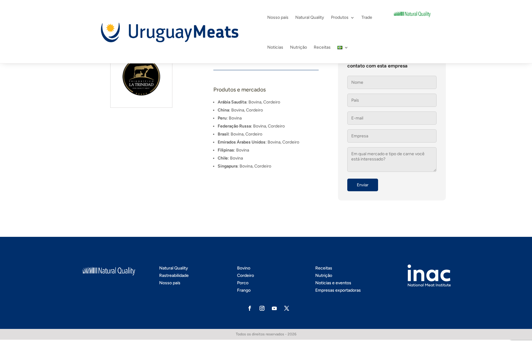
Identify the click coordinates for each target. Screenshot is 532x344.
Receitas (322, 47)
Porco (242, 282)
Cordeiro (245, 275)
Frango (244, 290)
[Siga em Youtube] (274, 308)
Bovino (243, 268)
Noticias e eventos (333, 282)
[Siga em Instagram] (262, 308)
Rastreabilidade (174, 275)
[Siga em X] (287, 308)
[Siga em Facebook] (250, 308)
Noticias (275, 47)
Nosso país (277, 17)
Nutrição (298, 47)
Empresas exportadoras (338, 290)
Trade (366, 17)
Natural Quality (309, 17)
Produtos (340, 17)
